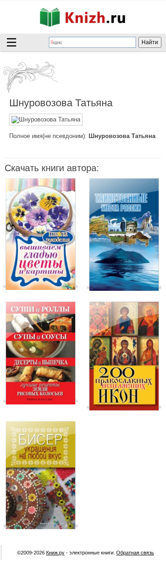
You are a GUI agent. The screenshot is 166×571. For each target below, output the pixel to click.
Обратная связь (135, 552)
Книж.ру (55, 552)
